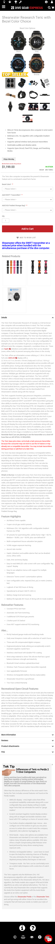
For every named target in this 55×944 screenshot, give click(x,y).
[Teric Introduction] (33, 107)
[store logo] (27, 7)
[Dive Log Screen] (10, 107)
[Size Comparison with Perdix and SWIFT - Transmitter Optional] (45, 83)
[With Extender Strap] (33, 95)
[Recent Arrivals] (4, 2)
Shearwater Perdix (24, 897)
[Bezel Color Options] (10, 83)
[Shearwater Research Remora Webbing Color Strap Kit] (39, 273)
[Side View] (45, 95)
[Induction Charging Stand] (22, 107)
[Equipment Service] (20, 2)
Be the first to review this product (11, 163)
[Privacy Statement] (32, 937)
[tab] (27, 317)
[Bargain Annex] (9, 2)
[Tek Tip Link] (52, 765)
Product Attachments (10, 746)
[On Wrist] (10, 95)
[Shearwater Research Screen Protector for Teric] (14, 300)
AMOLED (11, 358)
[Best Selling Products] (15, 2)
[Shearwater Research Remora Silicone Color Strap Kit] (14, 273)
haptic (6, 349)
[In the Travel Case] (22, 83)
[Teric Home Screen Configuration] (28, 118)
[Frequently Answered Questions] (33, 927)
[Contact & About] (22, 927)
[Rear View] (22, 95)
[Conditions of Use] (23, 937)
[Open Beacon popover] (48, 939)
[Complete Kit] (33, 83)
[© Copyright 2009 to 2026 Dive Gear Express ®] (14, 937)
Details (4, 317)
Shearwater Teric (42, 897)
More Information (8, 735)
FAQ (3, 752)
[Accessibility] (40, 937)
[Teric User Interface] (45, 107)
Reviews (4, 740)
